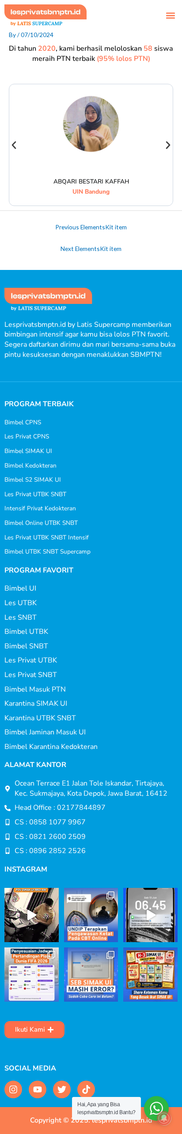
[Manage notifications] (164, 1118)
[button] (170, 15)
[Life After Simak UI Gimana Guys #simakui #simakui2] (31, 915)
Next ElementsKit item (91, 248)
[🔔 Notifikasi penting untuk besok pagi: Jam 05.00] (150, 915)
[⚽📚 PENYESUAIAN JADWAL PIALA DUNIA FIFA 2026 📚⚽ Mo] (31, 974)
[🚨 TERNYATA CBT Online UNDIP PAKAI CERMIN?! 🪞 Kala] (91, 915)
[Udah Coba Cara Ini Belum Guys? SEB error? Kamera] (91, 974)
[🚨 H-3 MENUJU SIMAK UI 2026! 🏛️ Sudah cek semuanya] (150, 974)
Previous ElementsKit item (91, 227)
